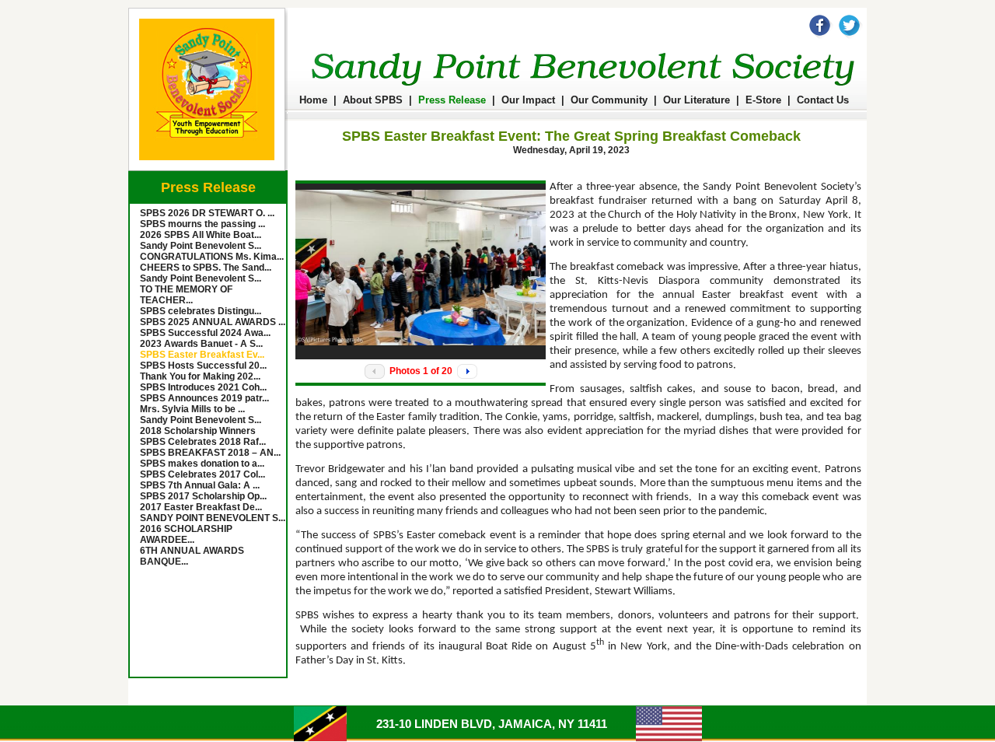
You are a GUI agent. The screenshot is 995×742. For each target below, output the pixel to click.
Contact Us (823, 100)
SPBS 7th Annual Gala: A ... (200, 485)
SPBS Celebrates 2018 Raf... (203, 441)
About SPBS (373, 100)
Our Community (609, 100)
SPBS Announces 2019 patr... (204, 398)
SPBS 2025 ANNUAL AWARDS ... (212, 322)
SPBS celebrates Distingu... (200, 311)
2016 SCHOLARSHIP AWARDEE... (186, 534)
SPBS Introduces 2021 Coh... (203, 387)
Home (313, 100)
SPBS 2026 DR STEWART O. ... (207, 213)
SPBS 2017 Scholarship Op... (203, 496)
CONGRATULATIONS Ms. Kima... (212, 256)
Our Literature (696, 100)
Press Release (452, 100)
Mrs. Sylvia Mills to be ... (192, 409)
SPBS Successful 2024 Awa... (205, 332)
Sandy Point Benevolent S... (200, 245)
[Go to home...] (208, 168)
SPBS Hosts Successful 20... (203, 365)
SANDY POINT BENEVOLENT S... (212, 518)
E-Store (763, 100)
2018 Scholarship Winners (198, 430)
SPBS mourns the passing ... (202, 224)
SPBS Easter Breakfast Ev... (202, 354)
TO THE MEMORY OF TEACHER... (186, 295)
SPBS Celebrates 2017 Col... (202, 474)
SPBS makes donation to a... (202, 463)
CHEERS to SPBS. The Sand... (205, 267)
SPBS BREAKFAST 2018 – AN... (210, 452)
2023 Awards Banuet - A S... (201, 343)
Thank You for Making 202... (200, 376)
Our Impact (528, 100)
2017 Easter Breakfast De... (201, 507)
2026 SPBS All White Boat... (200, 234)
